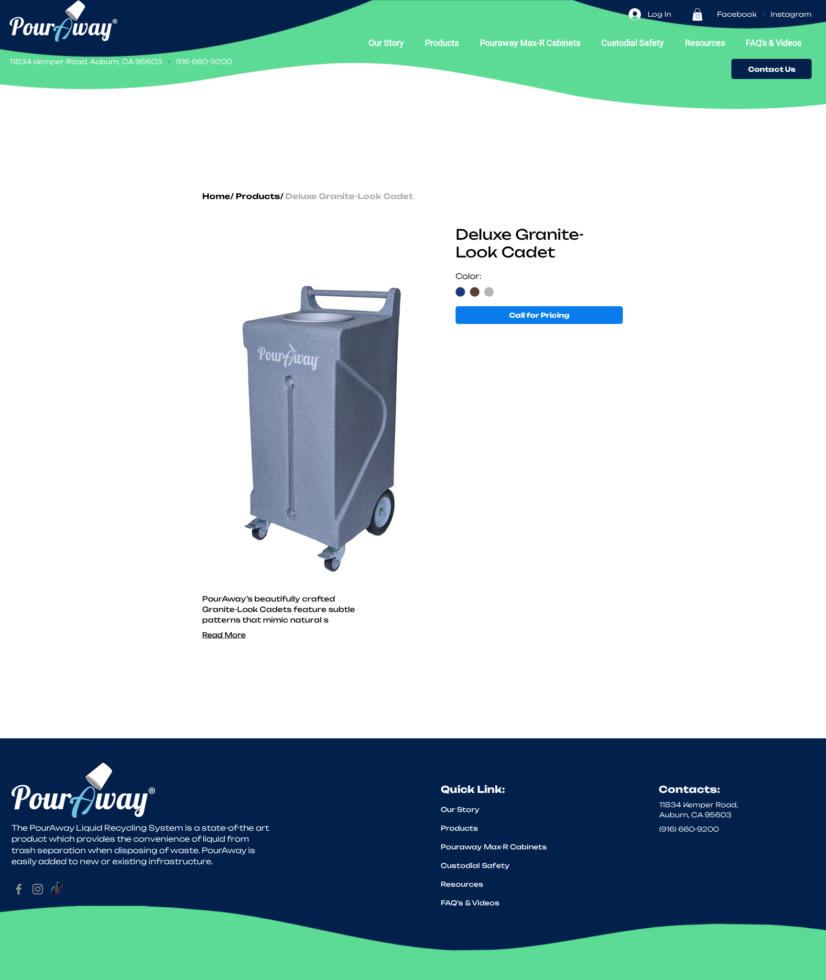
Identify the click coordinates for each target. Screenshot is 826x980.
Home (216, 196)
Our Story (460, 809)
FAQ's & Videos (470, 903)
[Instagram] (38, 889)
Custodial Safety (475, 865)
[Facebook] (18, 889)
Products (258, 196)
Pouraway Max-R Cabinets (480, 847)
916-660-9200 (204, 61)
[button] (697, 14)
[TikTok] (57, 889)
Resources (462, 884)
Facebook (737, 14)
